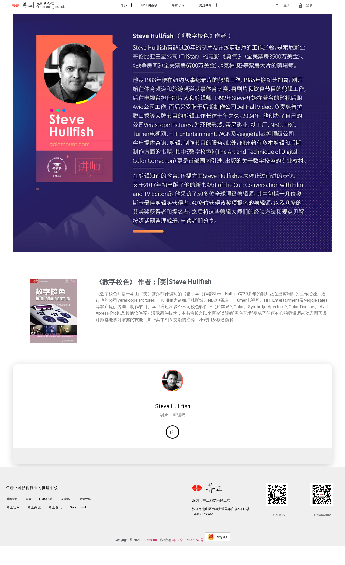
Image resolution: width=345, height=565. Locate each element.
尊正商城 (34, 507)
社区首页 (12, 498)
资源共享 (205, 5)
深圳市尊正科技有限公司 (211, 500)
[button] (126, 5)
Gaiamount (78, 507)
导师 (123, 5)
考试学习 (178, 5)
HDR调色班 (149, 5)
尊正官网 (13, 507)
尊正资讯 (55, 507)
